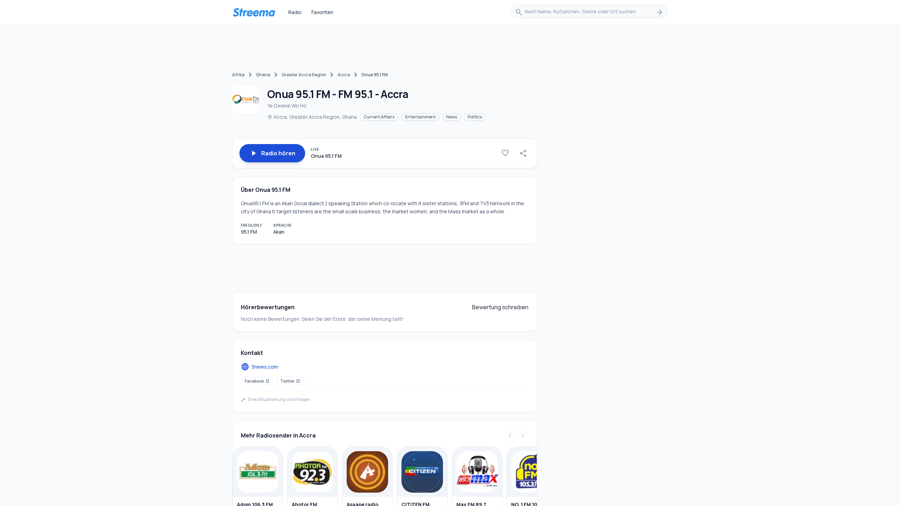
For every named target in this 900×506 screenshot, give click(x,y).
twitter (290, 381)
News (451, 117)
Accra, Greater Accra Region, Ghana (312, 116)
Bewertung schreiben (500, 307)
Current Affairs (379, 117)
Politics (475, 117)
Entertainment (420, 117)
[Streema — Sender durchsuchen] (254, 12)
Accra (344, 75)
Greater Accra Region (304, 75)
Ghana (263, 75)
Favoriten (322, 12)
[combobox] (589, 12)
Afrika (238, 75)
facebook (257, 381)
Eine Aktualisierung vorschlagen (275, 399)
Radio (295, 12)
